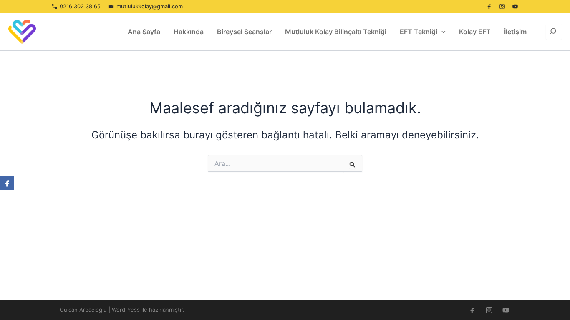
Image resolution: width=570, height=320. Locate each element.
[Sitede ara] (554, 32)
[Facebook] (489, 6)
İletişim (515, 32)
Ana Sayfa (144, 32)
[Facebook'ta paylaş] (7, 183)
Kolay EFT (475, 32)
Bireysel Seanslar (244, 32)
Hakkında (189, 32)
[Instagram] (502, 6)
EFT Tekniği (418, 32)
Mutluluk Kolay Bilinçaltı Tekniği (335, 32)
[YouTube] (515, 6)
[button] (441, 31)
